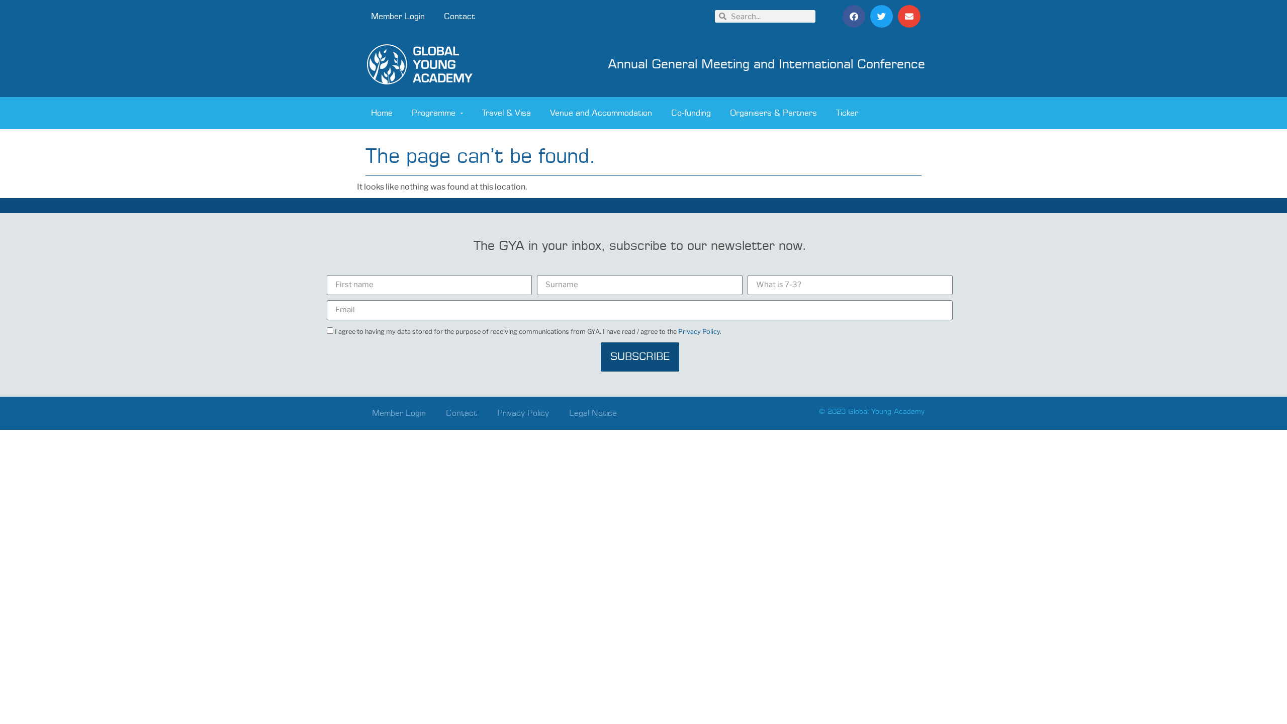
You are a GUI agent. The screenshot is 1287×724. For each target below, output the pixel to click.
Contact (459, 17)
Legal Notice (593, 413)
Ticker (847, 113)
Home (382, 113)
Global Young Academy (886, 411)
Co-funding (691, 113)
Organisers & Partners (773, 113)
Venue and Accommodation (601, 113)
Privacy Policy (699, 331)
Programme (433, 113)
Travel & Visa (506, 113)
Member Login (398, 17)
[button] (854, 16)
